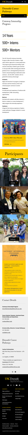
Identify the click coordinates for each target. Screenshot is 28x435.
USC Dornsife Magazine (20, 412)
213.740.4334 (5, 330)
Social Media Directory (19, 396)
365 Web (4, 416)
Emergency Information (14, 425)
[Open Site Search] (25, 2)
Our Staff (17, 393)
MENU (3, 15)
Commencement (18, 417)
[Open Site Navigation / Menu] (22, 2)
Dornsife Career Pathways (10, 10)
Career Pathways (18, 419)
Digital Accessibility (5, 425)
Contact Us (12, 423)
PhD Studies (4, 400)
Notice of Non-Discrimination (7, 427)
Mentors (13, 211)
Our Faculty (17, 391)
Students (13, 183)
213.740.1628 (5, 319)
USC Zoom (4, 418)
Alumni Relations (18, 409)
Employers (13, 239)
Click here (6, 144)
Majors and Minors (6, 391)
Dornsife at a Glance (5, 423)
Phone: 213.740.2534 (7, 364)
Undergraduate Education (7, 393)
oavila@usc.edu (6, 332)
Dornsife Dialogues (19, 414)
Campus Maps (18, 398)
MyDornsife (4, 413)
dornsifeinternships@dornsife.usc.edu (12, 309)
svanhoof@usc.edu (7, 321)
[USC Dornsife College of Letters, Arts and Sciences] (7, 2)
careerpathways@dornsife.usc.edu (11, 367)
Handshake (5, 362)
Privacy (16, 423)
